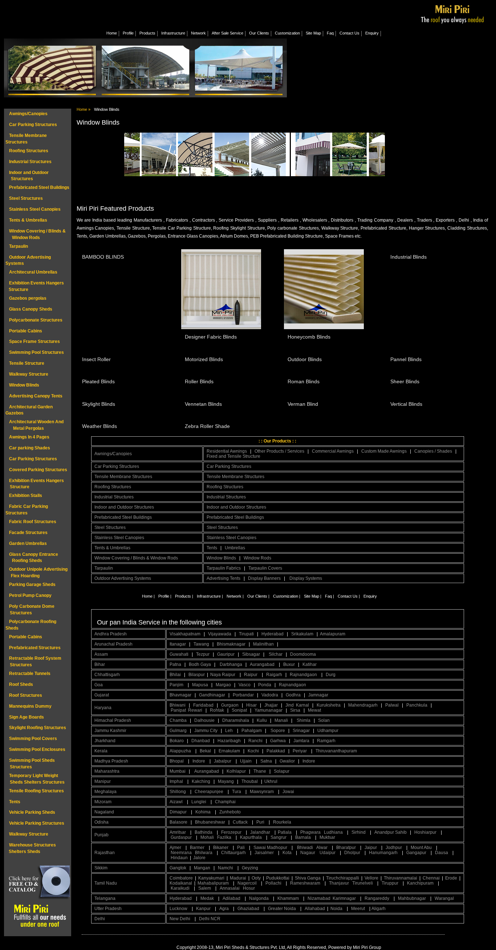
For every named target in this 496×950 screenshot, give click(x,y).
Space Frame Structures (34, 341)
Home (111, 33)
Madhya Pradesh (111, 761)
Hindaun (180, 857)
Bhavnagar (180, 695)
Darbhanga (231, 664)
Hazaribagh (229, 740)
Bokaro (177, 740)
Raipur (251, 674)
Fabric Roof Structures (32, 522)
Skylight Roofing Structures (37, 727)
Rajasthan (104, 852)
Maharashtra (106, 771)
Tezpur (203, 654)
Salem (205, 888)
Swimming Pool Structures (36, 352)
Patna (175, 664)
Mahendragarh (363, 705)
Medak (207, 898)
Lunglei (199, 801)
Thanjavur (339, 883)
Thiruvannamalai (400, 878)
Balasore (178, 822)
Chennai (431, 878)
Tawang (201, 644)
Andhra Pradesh (110, 633)
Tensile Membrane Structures (123, 476)
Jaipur (371, 847)
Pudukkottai (277, 878)
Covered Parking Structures (38, 470)
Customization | (286, 596)
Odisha (101, 822)
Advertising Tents (223, 578)
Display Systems (305, 578)
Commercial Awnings (333, 451)
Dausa (442, 852)
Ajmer (176, 847)
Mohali (207, 837)
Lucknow (179, 908)
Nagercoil (247, 883)
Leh (229, 730)
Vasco (245, 684)
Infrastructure (173, 33)
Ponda (264, 684)
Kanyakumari (211, 878)
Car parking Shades (29, 448)
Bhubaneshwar (210, 822)
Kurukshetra (329, 705)
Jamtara (301, 740)
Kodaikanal (181, 883)
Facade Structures (28, 532)
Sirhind (359, 832)
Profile (128, 33)
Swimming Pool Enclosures (37, 749)
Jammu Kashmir (110, 730)
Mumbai (178, 771)
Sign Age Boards (26, 717)
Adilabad (232, 898)
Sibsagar (251, 654)
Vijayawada (219, 633)
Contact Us (349, 33)
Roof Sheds (21, 684)
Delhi (99, 918)
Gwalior (287, 761)
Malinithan (263, 644)
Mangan (202, 867)
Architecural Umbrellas (33, 272)
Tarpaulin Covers (265, 568)
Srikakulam (302, 633)
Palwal (392, 705)
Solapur (281, 771)
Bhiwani (178, 705)
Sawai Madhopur (270, 847)
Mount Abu (422, 847)
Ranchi (255, 740)
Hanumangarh (384, 852)
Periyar (300, 750)
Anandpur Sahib (390, 832)
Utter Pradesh (108, 908)
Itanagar (178, 644)
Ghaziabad (248, 908)
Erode (451, 878)
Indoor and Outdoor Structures (124, 507)
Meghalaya (105, 791)
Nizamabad (319, 898)
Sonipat (239, 710)
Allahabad (315, 908)
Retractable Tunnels (29, 673)
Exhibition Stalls (25, 495)
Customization (287, 33)
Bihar (99, 664)
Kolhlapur (236, 771)
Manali (281, 720)
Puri (260, 822)
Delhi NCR (210, 918)
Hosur (249, 888)
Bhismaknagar (231, 644)
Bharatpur (346, 847)
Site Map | (312, 596)
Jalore (199, 857)
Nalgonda (259, 898)
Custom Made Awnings (384, 451)
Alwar (322, 847)
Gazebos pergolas (27, 298)
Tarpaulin (18, 246)
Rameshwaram (305, 883)
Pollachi (273, 883)
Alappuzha (181, 750)
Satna (266, 761)
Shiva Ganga (308, 878)
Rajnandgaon (304, 674)
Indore (199, 761)
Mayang (226, 781)
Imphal (177, 781)
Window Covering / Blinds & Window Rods (136, 558)
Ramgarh (326, 740)
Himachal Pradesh (112, 720)
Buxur (289, 664)
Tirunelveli (363, 883)
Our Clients (259, 33)
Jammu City (205, 730)
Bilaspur (196, 674)
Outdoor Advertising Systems (122, 578)
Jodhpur (394, 847)
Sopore (278, 730)
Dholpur (352, 852)
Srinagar (301, 730)
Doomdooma (303, 654)
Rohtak (217, 710)
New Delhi (180, 918)
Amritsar (178, 832)
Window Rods (257, 558)
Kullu (262, 720)
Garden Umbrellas (28, 543)
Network (198, 33)
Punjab (101, 834)
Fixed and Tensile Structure (233, 456)
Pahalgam (251, 730)
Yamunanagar (268, 710)
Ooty (256, 878)
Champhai (225, 801)
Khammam (288, 898)
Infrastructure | (210, 596)
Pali (241, 847)
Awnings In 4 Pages (29, 437)
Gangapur (416, 852)
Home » (83, 109)
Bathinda (204, 832)
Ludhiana (334, 832)
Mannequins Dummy (30, 706)
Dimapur (179, 811)
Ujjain (246, 761)
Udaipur (328, 852)
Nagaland (104, 811)
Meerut (358, 908)
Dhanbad (200, 740)
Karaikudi (181, 888)
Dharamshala (235, 720)
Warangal (444, 898)
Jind (289, 705)
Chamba (178, 720)
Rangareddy (377, 898)
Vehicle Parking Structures (36, 823)
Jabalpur (223, 761)
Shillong (178, 791)
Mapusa (200, 684)
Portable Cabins (25, 331)
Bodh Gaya (200, 664)
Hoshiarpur (426, 832)
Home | (148, 596)
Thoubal (249, 781)
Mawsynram (262, 791)
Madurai (238, 878)
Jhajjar (271, 705)
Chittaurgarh (234, 852)
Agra (224, 908)
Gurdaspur (182, 837)
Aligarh (379, 908)
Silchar (275, 654)
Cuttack (241, 822)
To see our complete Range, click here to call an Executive (351, 184)
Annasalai (230, 888)
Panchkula (416, 705)
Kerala (100, 750)
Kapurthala (251, 837)
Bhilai (175, 674)
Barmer (198, 847)
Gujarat (101, 695)
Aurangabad (263, 664)
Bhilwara (204, 852)
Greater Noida (282, 908)
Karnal (302, 705)
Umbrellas (235, 547)
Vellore (371, 878)
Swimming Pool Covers (33, 738)
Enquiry (372, 33)
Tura (237, 791)
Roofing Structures (28, 151)
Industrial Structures (30, 161)
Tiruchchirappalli (342, 878)
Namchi (226, 867)
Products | (184, 596)
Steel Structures (26, 198)
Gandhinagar (212, 695)
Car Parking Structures (33, 124)
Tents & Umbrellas (28, 220)
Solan (324, 720)
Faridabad (203, 705)
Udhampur (327, 730)
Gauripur (226, 654)
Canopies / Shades (433, 451)
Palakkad (276, 750)
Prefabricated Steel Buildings (39, 187)
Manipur (102, 781)
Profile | (164, 596)
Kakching (201, 781)
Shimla (303, 720)
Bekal (205, 750)
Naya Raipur (223, 674)
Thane (259, 771)
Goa (98, 684)
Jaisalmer (265, 852)
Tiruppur (390, 883)
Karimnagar (345, 898)
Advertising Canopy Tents (35, 396)
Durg (331, 674)
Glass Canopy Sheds (30, 309)
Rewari (195, 710)
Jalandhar (260, 832)
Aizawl (177, 801)
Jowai (288, 791)
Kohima (203, 811)
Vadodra (269, 695)
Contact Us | (349, 596)
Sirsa (295, 710)
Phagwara (311, 832)
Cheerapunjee (209, 791)
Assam (101, 654)
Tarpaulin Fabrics (224, 568)
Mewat (314, 710)
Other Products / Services (279, 451)
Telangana (104, 898)
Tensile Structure (26, 363)
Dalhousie (204, 720)
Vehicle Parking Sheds (32, 812)
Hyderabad (272, 633)
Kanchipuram (421, 883)
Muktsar (327, 837)
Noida (336, 908)
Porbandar (243, 695)
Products (147, 33)
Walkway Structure (28, 374)
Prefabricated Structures (35, 648)
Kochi (253, 750)
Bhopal (177, 761)
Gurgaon (230, 705)
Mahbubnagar (412, 898)
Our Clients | (258, 596)
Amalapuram (332, 633)
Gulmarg (178, 730)
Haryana (102, 707)
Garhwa (278, 740)
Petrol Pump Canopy (30, 595)
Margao (223, 684)
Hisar (251, 705)
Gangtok (178, 867)
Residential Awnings (227, 451)
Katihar (309, 664)
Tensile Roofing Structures (36, 791)
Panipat (178, 710)
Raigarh (274, 674)
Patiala (285, 832)
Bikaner (221, 847)
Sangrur (279, 837)
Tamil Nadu (105, 883)
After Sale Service (227, 33)
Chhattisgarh (107, 674)
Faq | (329, 596)
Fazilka (224, 837)
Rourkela (282, 822)
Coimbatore (181, 878)
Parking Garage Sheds (32, 584)
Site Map (313, 33)
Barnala (303, 837)
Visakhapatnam (185, 633)
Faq (330, 33)
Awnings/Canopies (28, 114)
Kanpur (204, 908)
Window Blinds (24, 385)
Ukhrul (270, 781)
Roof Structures (25, 695)
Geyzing (250, 867)
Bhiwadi (305, 847)
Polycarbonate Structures (35, 320)
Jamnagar (318, 695)
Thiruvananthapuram (336, 750)
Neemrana (182, 852)
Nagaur (308, 852)
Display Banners (264, 578)
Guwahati (179, 654)
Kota (287, 852)
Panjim (177, 684)
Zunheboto (230, 811)
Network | (235, 596)
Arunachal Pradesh (113, 644)
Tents (14, 802)
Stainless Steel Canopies (35, 209)
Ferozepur (232, 832)
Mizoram (102, 801)
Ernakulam (229, 750)
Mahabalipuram (214, 883)
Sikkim (100, 867)
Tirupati (246, 633)
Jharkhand (104, 740)
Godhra (293, 695)
